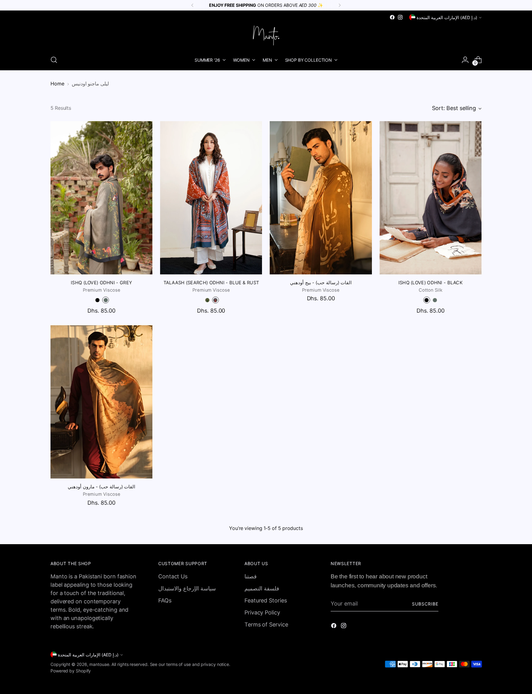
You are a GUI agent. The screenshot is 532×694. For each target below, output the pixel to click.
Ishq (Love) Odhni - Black (430, 282)
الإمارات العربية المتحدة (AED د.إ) (447, 17)
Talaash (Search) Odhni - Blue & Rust (211, 282)
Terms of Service (266, 624)
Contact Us (172, 576)
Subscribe (425, 603)
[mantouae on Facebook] (392, 17)
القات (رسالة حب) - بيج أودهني (320, 282)
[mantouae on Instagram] (400, 17)
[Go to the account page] (465, 60)
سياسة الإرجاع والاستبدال (187, 588)
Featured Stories (265, 600)
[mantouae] (266, 35)
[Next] (339, 5)
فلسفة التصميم (261, 588)
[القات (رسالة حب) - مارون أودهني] (101, 401)
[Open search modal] (54, 60)
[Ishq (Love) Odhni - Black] (431, 197)
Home (57, 84)
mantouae (99, 664)
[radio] (97, 300)
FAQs (164, 600)
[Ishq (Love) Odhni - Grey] (101, 197)
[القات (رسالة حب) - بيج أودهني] (321, 197)
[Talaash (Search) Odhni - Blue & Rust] (211, 197)
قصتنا (250, 576)
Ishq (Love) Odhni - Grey (101, 282)
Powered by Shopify (70, 670)
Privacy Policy (262, 612)
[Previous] (192, 5)
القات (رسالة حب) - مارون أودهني (101, 487)
